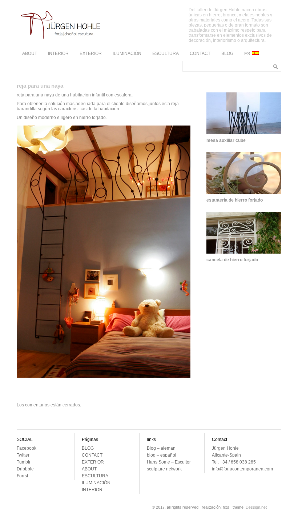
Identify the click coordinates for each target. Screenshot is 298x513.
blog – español (161, 455)
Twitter (23, 455)
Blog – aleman (161, 448)
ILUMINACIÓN (127, 53)
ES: (248, 53)
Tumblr (24, 462)
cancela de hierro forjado (232, 259)
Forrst (22, 475)
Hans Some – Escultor (169, 462)
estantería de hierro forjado (234, 200)
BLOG (227, 53)
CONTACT (200, 53)
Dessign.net (256, 507)
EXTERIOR (91, 53)
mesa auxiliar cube (226, 140)
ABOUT (29, 53)
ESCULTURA (165, 53)
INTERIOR (58, 53)
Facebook (26, 448)
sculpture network (164, 469)
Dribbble (25, 469)
